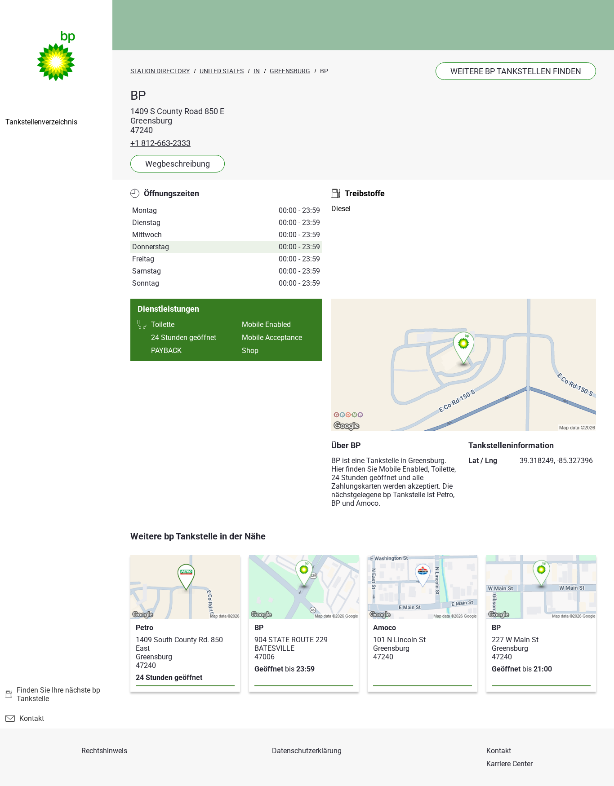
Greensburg (290, 71)
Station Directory (160, 71)
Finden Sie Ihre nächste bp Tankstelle (58, 694)
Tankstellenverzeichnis (41, 122)
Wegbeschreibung (177, 163)
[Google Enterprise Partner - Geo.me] (348, 415)
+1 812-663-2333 (160, 143)
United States (222, 71)
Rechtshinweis (104, 750)
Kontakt (31, 718)
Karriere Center (509, 764)
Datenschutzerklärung (307, 750)
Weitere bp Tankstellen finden (515, 71)
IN (257, 71)
